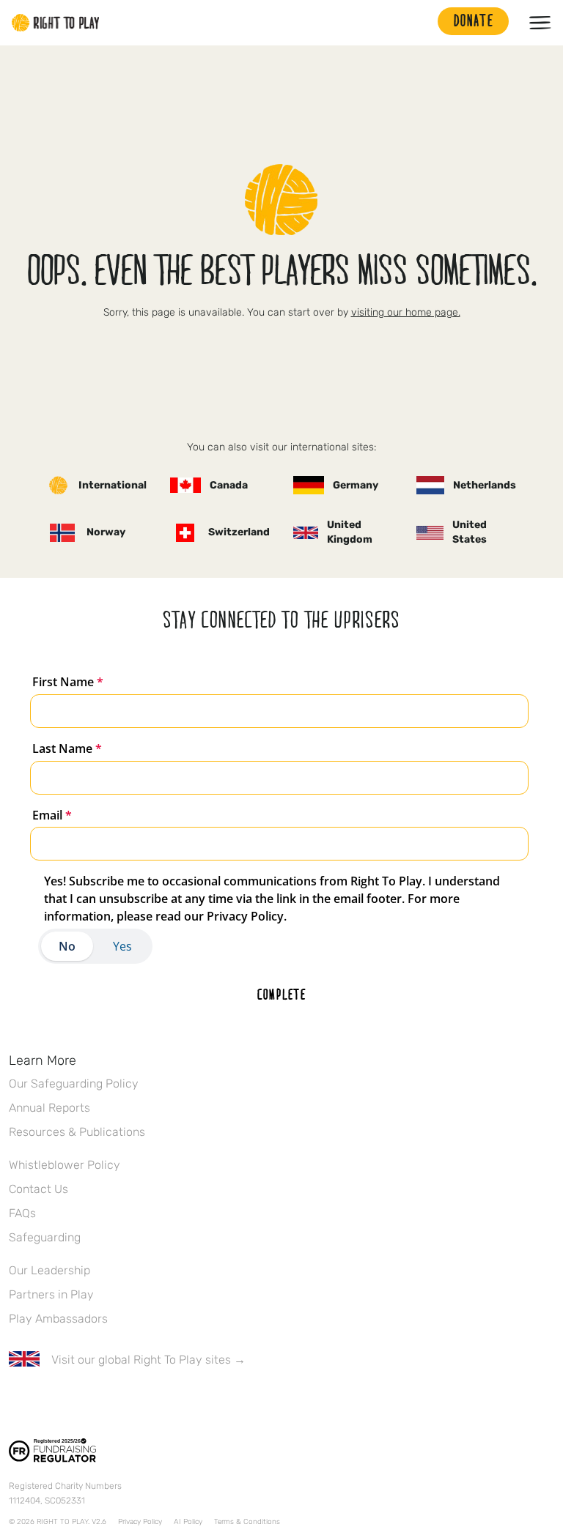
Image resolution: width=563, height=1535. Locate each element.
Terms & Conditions (247, 1521)
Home (56, 22)
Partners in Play (51, 1294)
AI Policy (188, 1521)
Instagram (78, 1402)
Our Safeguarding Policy (74, 1083)
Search (419, 22)
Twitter (48, 1402)
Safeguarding (45, 1237)
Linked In (109, 1402)
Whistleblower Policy (64, 1165)
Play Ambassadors (58, 1319)
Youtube (140, 1402)
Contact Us (38, 1189)
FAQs (22, 1213)
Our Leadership (49, 1270)
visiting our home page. (405, 312)
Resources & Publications (77, 1132)
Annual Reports (49, 1108)
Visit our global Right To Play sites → (148, 1360)
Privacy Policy (140, 1521)
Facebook (17, 1402)
